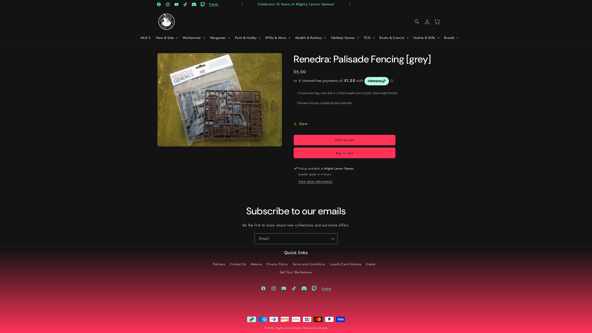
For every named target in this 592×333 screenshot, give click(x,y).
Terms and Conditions (309, 264)
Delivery (219, 264)
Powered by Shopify (315, 328)
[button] (166, 38)
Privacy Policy (277, 264)
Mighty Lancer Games (288, 328)
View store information (315, 181)
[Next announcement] (350, 4)
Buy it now (345, 153)
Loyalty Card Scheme (345, 264)
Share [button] (303, 123)
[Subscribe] (332, 238)
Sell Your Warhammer (296, 272)
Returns (256, 264)
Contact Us (238, 264)
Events (371, 264)
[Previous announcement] (242, 4)
